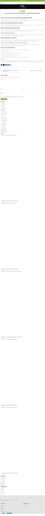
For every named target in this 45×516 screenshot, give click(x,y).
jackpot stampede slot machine (30, 44)
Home (19, 7)
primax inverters (23, 7)
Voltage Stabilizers (4, 131)
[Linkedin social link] (23, 0)
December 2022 (3, 482)
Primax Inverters (3, 118)
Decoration (2, 103)
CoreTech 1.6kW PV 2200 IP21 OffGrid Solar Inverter (9, 473)
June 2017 (2, 485)
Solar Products (3, 127)
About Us (2, 506)
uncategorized (3, 128)
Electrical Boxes (3, 111)
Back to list (22, 70)
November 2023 (3, 478)
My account (25, 505)
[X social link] (21, 0)
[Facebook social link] (19, 0)
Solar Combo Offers (4, 124)
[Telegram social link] (25, 0)
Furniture (2, 106)
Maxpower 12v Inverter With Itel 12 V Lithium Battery (9, 405)
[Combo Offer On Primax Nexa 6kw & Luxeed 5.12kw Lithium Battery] (22, 303)
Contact (2, 509)
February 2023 (3, 479)
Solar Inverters (3, 125)
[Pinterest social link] (22, 0)
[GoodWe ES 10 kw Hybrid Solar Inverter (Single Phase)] (22, 167)
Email (24, 89)
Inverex (2, 115)
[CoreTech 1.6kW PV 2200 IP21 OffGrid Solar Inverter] (22, 439)
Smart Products (3, 121)
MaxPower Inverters (4, 117)
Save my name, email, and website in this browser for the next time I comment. (12, 96)
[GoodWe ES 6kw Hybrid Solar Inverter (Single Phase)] (22, 235)
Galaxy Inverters (3, 114)
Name (2, 89)
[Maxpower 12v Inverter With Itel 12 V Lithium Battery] (22, 371)
